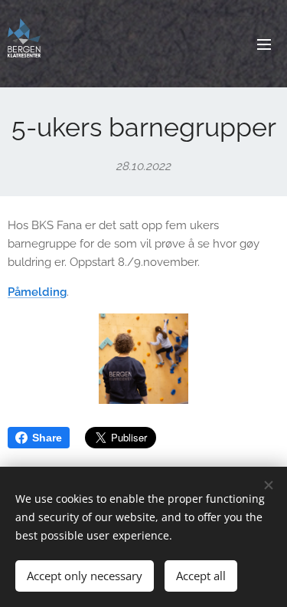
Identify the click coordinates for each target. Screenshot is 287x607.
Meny (264, 43)
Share (47, 437)
